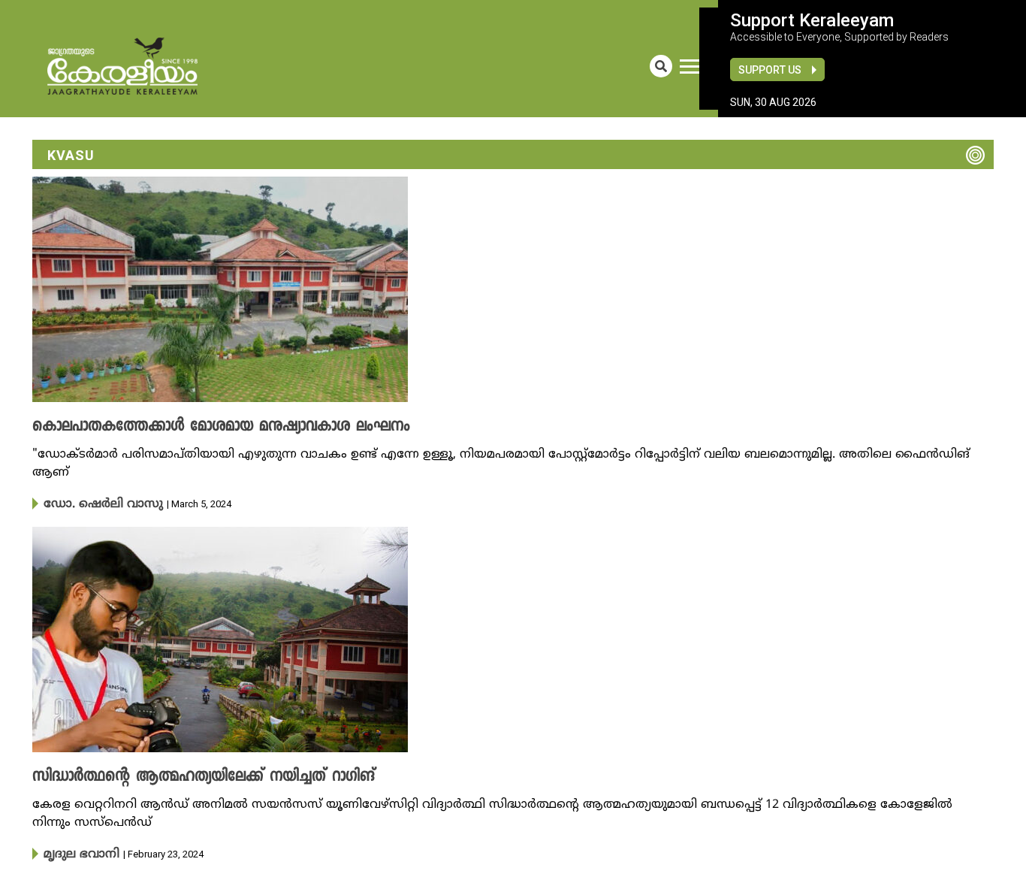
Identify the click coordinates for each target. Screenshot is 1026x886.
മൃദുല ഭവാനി (76, 852)
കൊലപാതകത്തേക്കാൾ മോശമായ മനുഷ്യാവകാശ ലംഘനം (195, 427)
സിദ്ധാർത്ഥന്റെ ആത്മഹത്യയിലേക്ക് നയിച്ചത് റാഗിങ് (181, 775)
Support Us (769, 70)
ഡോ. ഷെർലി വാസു (94, 503)
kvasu (71, 155)
